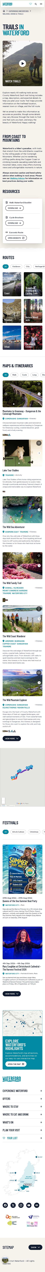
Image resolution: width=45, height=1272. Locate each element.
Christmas (34, 832)
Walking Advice (17, 178)
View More (10, 994)
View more (10, 847)
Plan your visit (11, 1130)
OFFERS (6, 1098)
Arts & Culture (18, 832)
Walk (14, 375)
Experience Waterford (15, 1091)
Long (34, 375)
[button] (39, 393)
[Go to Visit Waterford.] (4, 11)
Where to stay (10, 1106)
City (27, 266)
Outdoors (16, 266)
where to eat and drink (16, 1114)
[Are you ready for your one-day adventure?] (5, 1259)
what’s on (8, 1122)
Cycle (24, 375)
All (6, 266)
